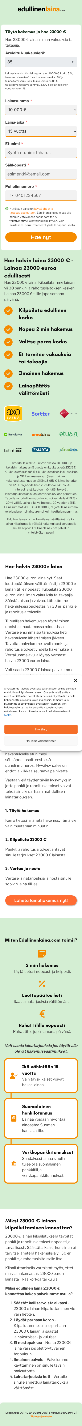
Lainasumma (17, 101)
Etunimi (12, 143)
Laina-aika (14, 122)
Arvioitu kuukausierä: (25, 53)
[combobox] (9, 196)
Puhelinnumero (19, 186)
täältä (7, 715)
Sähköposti (15, 165)
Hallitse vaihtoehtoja (41, 741)
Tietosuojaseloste (41, 1416)
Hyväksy (41, 729)
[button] (76, 680)
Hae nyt (41, 237)
